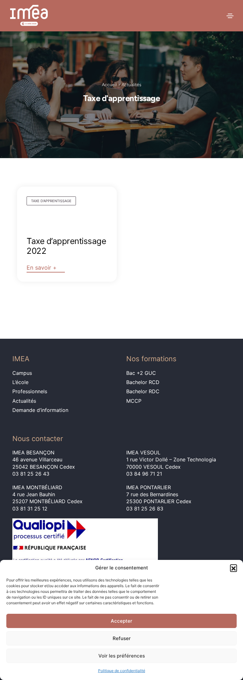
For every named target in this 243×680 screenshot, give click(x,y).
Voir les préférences (121, 656)
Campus (22, 373)
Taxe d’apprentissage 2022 (66, 246)
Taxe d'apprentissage (51, 201)
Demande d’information (40, 410)
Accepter (121, 621)
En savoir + (42, 267)
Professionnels (29, 391)
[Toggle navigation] (230, 16)
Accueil (109, 84)
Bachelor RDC (142, 391)
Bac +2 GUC (141, 373)
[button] (233, 568)
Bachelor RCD (142, 382)
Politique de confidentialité (121, 670)
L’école (20, 382)
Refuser (122, 638)
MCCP (133, 401)
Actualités (131, 84)
